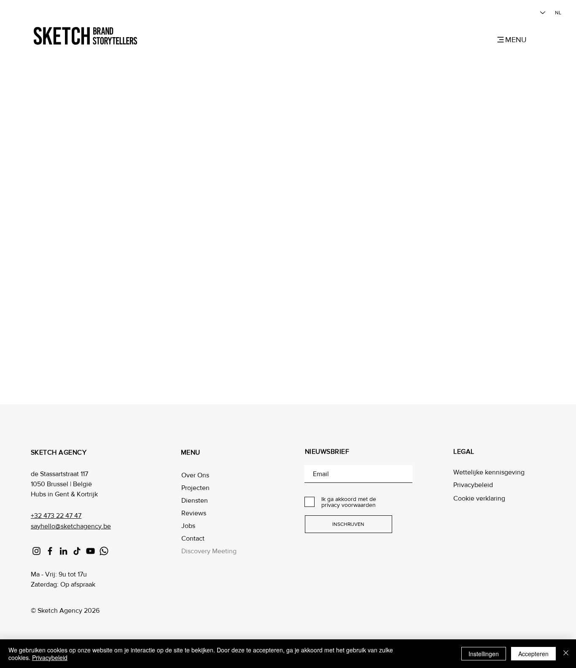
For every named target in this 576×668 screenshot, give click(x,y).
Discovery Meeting (209, 551)
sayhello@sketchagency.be (71, 526)
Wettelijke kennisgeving (489, 472)
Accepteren (533, 653)
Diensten (194, 500)
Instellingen (483, 653)
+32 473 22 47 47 (56, 515)
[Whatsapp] (104, 551)
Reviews (193, 513)
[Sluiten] (566, 653)
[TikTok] (77, 551)
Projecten (195, 487)
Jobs (188, 525)
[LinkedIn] (63, 551)
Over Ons (195, 475)
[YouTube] (90, 551)
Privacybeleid (473, 484)
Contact (193, 538)
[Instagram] (36, 551)
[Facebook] (50, 551)
